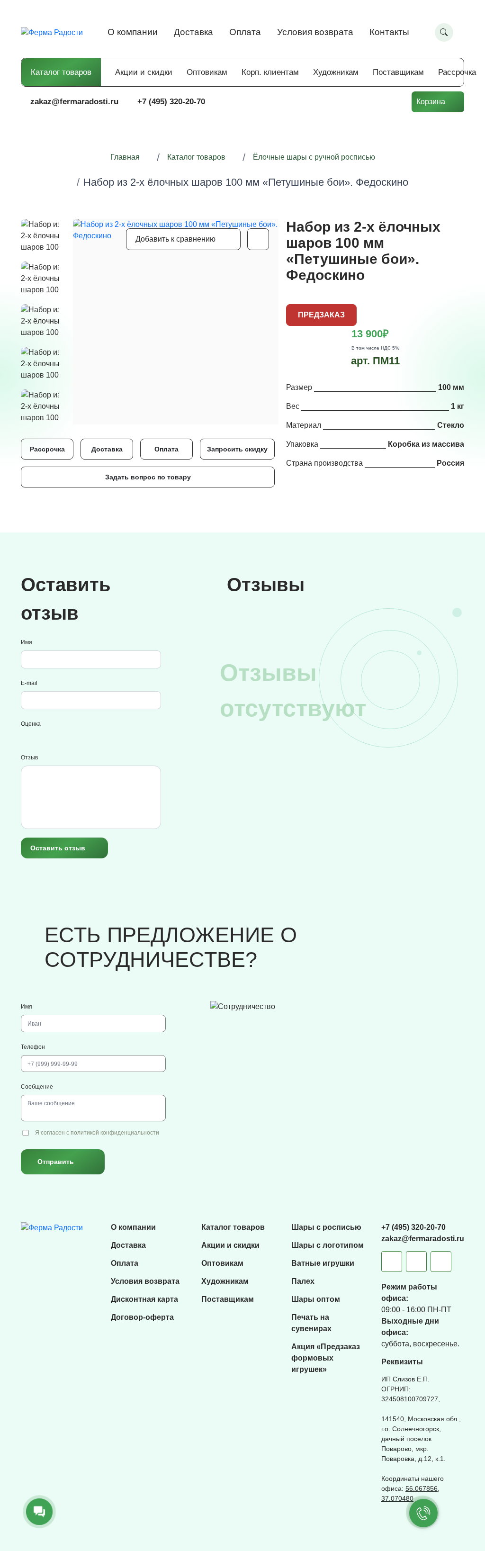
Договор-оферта (142, 1317)
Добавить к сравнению (175, 239)
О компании (133, 32)
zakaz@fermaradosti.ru (74, 101)
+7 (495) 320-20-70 (171, 101)
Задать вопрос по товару (148, 477)
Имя (26, 642)
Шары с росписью (326, 1227)
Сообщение (37, 1086)
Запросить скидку (237, 449)
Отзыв (29, 757)
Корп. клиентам (270, 72)
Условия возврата (315, 32)
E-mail (29, 683)
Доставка (193, 32)
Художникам (336, 72)
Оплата (245, 32)
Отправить (55, 1161)
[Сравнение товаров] (336, 101)
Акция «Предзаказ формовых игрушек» (325, 1358)
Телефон (33, 1047)
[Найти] (444, 32)
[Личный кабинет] (393, 101)
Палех (302, 1281)
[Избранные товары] (365, 101)
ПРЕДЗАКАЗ (321, 315)
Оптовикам (207, 72)
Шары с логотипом (327, 1245)
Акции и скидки (143, 72)
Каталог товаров (61, 72)
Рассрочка (457, 72)
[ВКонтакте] (416, 1261)
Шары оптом (315, 1299)
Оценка (31, 724)
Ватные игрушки (322, 1263)
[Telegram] (391, 1261)
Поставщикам (398, 72)
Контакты (389, 32)
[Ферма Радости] (52, 1227)
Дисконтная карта (144, 1299)
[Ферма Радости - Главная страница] (52, 32)
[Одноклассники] (441, 1261)
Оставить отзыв (57, 848)
